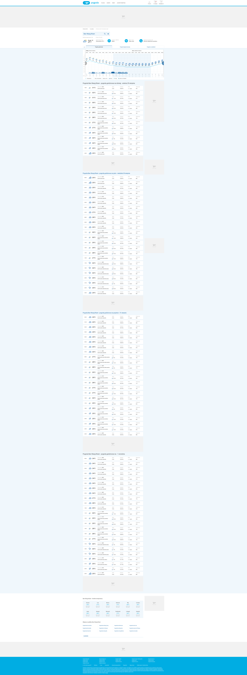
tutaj (107, 672)
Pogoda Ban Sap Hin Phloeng (134, 628)
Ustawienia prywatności (116, 665)
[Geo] (108, 34)
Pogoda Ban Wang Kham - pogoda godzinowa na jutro (99, 173)
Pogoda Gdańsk (118, 658)
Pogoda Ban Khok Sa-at (118, 625)
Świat (113, 2)
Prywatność (107, 665)
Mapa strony (132, 665)
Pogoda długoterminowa (125, 47)
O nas (101, 665)
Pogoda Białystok (86, 658)
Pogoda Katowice (151, 658)
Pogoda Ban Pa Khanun (103, 628)
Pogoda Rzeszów (118, 661)
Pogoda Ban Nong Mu (103, 631)
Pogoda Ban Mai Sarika (87, 628)
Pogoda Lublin (118, 660)
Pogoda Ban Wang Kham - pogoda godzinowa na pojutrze (101, 313)
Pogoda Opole (85, 661)
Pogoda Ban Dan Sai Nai (87, 625)
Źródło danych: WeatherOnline (142, 665)
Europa (108, 2)
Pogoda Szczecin (135, 661)
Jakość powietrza (121, 2)
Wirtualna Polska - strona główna (86, 3)
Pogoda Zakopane (102, 663)
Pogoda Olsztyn (151, 660)
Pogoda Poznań (102, 661)
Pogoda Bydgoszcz (102, 658)
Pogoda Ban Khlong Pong (103, 625)
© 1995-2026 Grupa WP (87, 665)
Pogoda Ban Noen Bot (87, 631)
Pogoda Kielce (85, 660)
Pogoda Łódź (134, 660)
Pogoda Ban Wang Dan (118, 628)
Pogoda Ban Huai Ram (133, 631)
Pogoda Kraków (102, 660)
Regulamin (125, 665)
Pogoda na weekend (151, 47)
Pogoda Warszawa (151, 661)
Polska (103, 2)
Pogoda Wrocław (86, 663)
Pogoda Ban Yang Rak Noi (119, 631)
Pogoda (95, 3)
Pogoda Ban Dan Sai (133, 625)
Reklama (95, 665)
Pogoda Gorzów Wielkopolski (137, 658)
